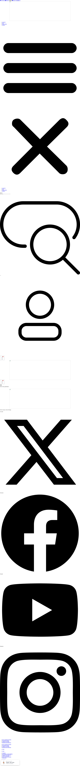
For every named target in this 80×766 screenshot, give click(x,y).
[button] (40, 106)
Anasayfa (3, 22)
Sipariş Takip (4, 24)
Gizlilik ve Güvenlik (5, 741)
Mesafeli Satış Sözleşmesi (6, 742)
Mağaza (3, 25)
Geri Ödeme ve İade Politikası (7, 753)
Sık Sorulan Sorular (5, 740)
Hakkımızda (4, 757)
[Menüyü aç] (1, 385)
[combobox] (5, 194)
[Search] (0, 275)
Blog (3, 23)
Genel (3, 749)
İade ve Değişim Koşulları (6, 739)
